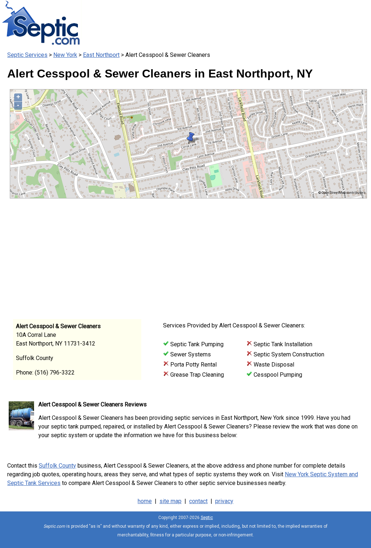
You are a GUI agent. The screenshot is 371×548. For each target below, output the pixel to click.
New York (65, 54)
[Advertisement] (182, 256)
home (145, 501)
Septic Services (27, 54)
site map (170, 501)
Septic (207, 517)
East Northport (101, 54)
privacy (224, 501)
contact (198, 501)
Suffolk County (57, 465)
